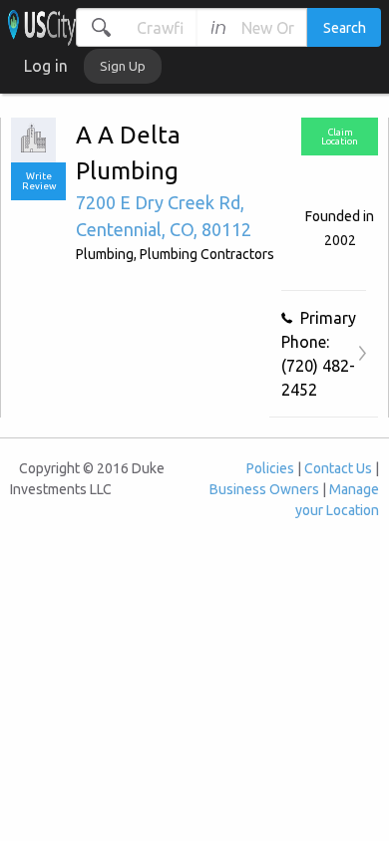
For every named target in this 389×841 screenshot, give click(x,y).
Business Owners (264, 489)
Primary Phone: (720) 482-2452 (318, 354)
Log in (46, 66)
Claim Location (339, 137)
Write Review (39, 180)
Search (344, 28)
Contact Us (338, 468)
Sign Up (123, 66)
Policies (270, 468)
